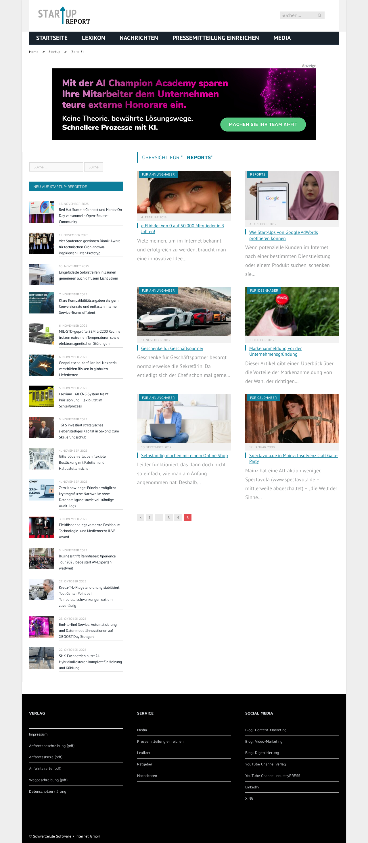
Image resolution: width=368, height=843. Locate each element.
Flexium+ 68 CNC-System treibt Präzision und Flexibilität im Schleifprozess (83, 400)
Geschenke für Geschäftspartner (172, 348)
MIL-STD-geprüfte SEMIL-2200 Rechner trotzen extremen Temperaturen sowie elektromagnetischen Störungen (90, 337)
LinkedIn (252, 787)
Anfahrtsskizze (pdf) (45, 757)
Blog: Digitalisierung (262, 752)
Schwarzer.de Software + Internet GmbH (66, 836)
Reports (257, 174)
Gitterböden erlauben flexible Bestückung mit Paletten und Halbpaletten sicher (82, 462)
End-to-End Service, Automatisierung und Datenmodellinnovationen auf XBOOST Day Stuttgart (88, 630)
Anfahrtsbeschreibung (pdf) (51, 745)
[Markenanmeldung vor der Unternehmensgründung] (292, 311)
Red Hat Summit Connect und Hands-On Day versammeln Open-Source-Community (90, 215)
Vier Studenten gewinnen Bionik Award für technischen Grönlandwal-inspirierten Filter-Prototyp (89, 246)
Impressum (38, 734)
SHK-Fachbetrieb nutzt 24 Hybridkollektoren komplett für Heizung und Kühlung (90, 661)
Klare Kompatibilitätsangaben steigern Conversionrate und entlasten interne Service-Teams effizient (88, 306)
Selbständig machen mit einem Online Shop (184, 455)
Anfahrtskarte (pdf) (45, 768)
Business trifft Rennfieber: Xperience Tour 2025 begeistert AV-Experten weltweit (87, 562)
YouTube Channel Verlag (265, 764)
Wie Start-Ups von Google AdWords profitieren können (283, 235)
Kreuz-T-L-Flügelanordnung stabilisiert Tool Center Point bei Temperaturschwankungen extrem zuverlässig (89, 596)
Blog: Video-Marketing (263, 741)
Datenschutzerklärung (47, 791)
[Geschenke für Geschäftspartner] (184, 311)
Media (282, 38)
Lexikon (93, 38)
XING (249, 798)
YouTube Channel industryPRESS (272, 775)
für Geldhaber (263, 397)
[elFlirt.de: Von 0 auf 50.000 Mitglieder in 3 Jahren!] (184, 192)
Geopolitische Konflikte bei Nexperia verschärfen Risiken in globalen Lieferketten (87, 368)
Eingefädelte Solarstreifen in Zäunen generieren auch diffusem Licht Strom (88, 275)
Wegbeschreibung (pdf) (48, 779)
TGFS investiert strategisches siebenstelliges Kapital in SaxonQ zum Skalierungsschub (89, 431)
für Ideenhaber (264, 290)
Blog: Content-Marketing (265, 729)
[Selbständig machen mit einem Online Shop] (184, 418)
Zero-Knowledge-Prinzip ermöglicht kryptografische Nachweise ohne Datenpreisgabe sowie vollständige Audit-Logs (87, 496)
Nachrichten (139, 38)
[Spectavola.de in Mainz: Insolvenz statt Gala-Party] (292, 418)
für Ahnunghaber (158, 174)
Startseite (52, 38)
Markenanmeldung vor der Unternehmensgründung (275, 351)
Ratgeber (144, 764)
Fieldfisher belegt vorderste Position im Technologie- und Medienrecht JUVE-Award (89, 530)
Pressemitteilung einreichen (215, 38)
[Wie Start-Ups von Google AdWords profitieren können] (292, 195)
